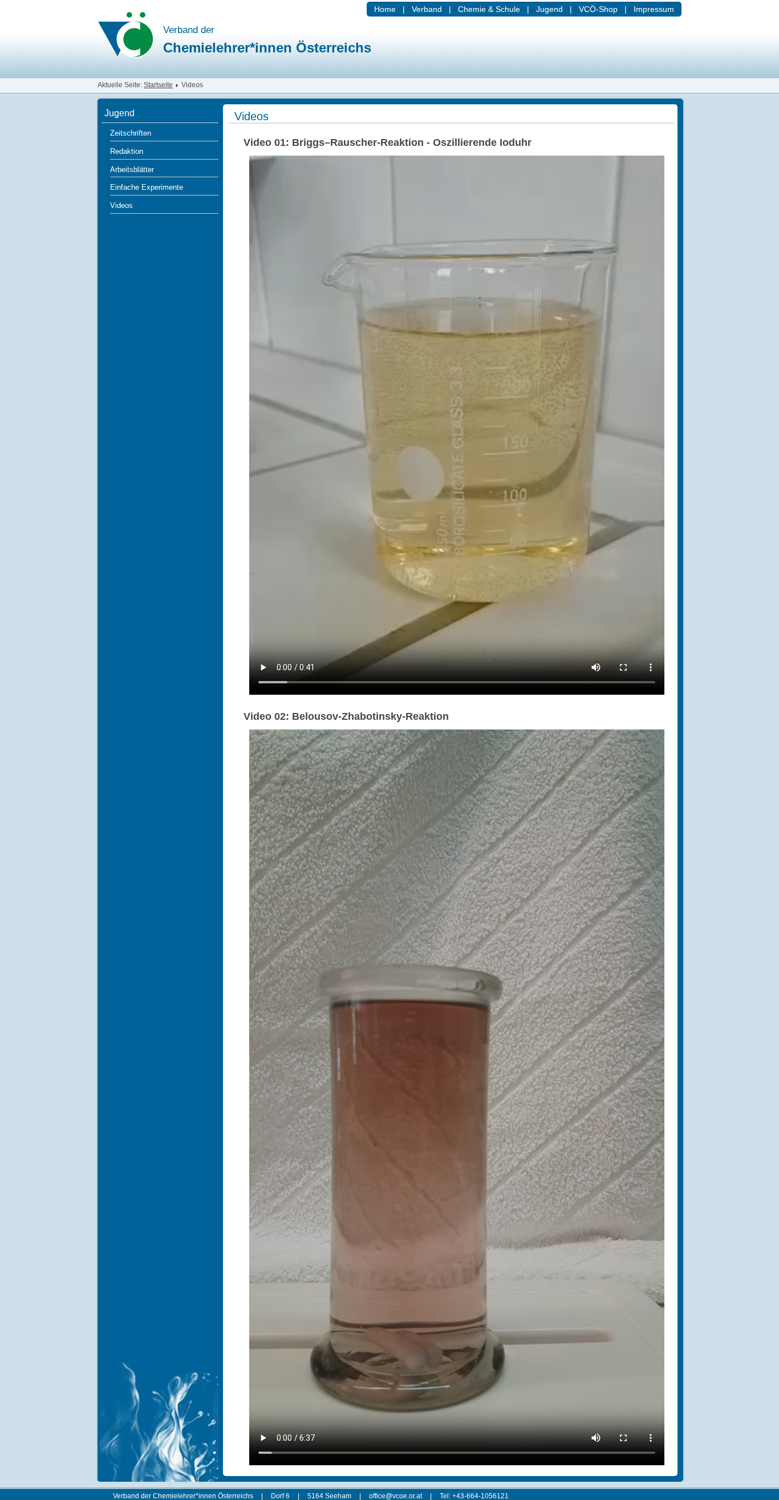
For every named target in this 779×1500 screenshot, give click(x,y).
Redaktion (126, 151)
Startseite (158, 85)
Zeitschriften (130, 133)
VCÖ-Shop (598, 9)
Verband (427, 9)
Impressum (654, 9)
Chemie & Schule (489, 9)
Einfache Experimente (146, 187)
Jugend (549, 9)
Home (385, 9)
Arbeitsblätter (132, 169)
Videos (121, 205)
